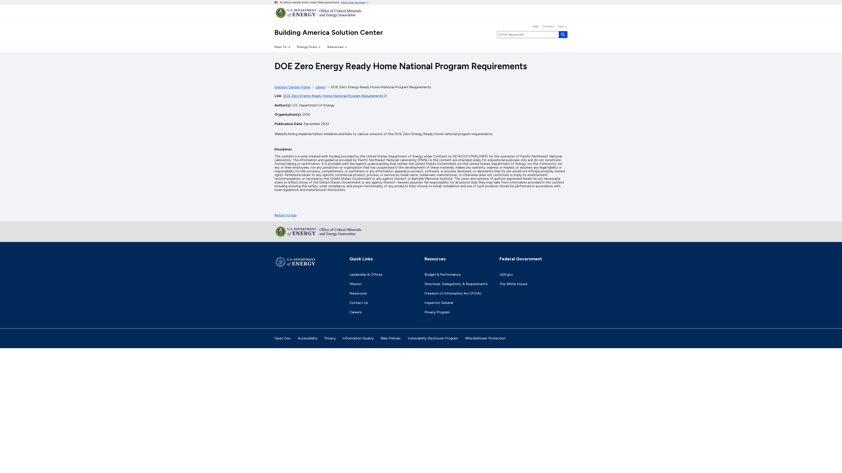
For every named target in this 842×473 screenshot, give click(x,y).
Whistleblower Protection (485, 338)
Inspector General (439, 303)
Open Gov (283, 338)
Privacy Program (437, 312)
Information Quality (358, 338)
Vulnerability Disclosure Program (433, 338)
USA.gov (506, 274)
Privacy (330, 338)
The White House (513, 284)
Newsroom (358, 293)
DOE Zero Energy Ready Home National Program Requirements (333, 96)
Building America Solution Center (329, 32)
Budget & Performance (443, 274)
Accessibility (308, 338)
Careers (356, 312)
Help (535, 26)
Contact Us (359, 303)
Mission (356, 284)
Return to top (285, 215)
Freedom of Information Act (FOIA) (453, 293)
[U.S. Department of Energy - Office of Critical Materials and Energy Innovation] (421, 13)
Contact (548, 26)
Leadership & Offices (366, 274)
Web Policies (391, 338)
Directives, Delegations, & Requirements (456, 284)
